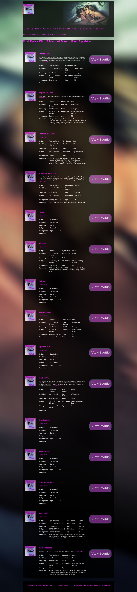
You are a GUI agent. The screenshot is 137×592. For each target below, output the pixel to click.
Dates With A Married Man (48, 34)
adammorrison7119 (47, 173)
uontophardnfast (46, 482)
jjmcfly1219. (44, 420)
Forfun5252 (44, 54)
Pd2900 (42, 243)
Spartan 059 (44, 347)
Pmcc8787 (43, 513)
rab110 (42, 212)
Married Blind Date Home (30, 34)
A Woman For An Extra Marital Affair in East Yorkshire (92, 585)
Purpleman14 (45, 312)
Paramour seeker (46, 134)
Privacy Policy (63, 585)
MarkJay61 (44, 378)
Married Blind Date (45, 585)
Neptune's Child (46, 93)
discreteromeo (45, 548)
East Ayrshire (62, 34)
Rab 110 (42, 281)
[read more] (45, 62)
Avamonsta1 (44, 451)
